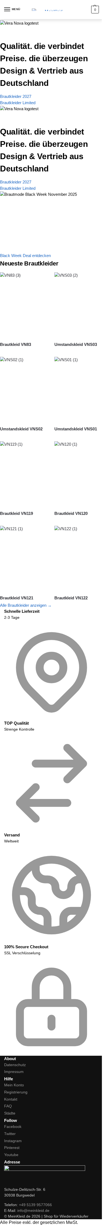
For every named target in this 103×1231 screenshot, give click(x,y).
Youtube (11, 1155)
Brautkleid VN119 (16, 513)
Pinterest (12, 1147)
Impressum (14, 1071)
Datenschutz (15, 1065)
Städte (9, 1113)
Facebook (12, 1126)
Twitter (10, 1133)
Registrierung (15, 1092)
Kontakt (10, 1099)
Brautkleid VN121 (16, 598)
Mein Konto (14, 1085)
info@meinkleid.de (33, 1210)
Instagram (13, 1141)
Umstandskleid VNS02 (21, 429)
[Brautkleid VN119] (24, 473)
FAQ (8, 1106)
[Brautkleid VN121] (24, 558)
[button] (94, 9)
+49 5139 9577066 (35, 1205)
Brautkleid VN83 (15, 344)
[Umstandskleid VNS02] (24, 389)
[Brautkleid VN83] (24, 304)
